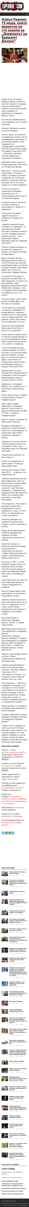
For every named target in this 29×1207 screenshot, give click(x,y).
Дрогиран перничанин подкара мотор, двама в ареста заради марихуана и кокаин (17, 1155)
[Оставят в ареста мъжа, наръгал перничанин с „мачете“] (5, 1127)
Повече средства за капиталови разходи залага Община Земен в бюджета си (18, 1107)
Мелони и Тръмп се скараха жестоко (12, 1194)
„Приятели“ (9, 765)
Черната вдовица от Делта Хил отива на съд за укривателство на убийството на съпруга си (18, 939)
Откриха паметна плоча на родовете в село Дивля (17, 911)
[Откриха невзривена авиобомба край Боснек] (5, 1013)
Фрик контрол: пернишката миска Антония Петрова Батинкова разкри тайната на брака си (18, 1020)
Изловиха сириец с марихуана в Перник (15, 1116)
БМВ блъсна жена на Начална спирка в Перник (18, 1069)
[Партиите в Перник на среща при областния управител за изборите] (5, 1090)
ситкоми (17, 807)
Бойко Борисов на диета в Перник (17, 892)
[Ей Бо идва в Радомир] (5, 1004)
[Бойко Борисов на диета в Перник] (5, 894)
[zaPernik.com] (12, 11)
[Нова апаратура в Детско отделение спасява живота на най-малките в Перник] (5, 995)
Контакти (19, 1177)
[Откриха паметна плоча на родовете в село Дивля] (5, 914)
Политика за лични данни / (9, 1177)
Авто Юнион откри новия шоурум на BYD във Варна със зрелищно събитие (18, 920)
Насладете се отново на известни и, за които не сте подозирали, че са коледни (14, 800)
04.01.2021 (5, 45)
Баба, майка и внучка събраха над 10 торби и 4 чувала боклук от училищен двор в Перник (18, 1031)
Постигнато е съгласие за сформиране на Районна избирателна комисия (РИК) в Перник (18, 882)
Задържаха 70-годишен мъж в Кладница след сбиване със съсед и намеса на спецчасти (18, 950)
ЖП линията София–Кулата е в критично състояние (18, 929)
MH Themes (24, 1205)
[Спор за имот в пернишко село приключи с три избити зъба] (5, 1137)
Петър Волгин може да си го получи (12, 1191)
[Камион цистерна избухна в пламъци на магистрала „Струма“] (5, 961)
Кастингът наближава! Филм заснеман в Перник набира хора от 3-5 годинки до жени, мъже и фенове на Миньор (18, 1052)
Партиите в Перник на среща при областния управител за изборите (18, 1088)
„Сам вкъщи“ (12, 779)
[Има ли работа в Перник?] (5, 1063)
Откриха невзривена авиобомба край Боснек (16, 1010)
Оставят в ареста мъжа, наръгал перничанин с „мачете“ (16, 1125)
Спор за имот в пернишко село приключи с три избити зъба (18, 1135)
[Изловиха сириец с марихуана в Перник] (5, 1119)
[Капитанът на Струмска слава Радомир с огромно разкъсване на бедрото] (5, 1147)
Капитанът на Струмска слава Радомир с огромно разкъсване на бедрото (18, 1145)
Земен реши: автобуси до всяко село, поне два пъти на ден (18, 1042)
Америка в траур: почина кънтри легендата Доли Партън (16, 1098)
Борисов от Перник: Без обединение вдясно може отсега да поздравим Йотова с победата (18, 902)
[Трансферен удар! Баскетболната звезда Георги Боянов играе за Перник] (5, 1080)
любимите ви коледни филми (12, 823)
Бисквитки (13, 1201)
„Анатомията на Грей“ (14, 752)
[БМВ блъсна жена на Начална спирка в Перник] (5, 1072)
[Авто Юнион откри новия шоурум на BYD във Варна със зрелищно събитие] (5, 922)
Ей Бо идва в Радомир (15, 1001)
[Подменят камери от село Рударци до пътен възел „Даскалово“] (5, 985)
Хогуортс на (13, 816)
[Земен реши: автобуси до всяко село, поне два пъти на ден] (5, 1043)
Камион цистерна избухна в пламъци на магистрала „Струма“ (17, 959)
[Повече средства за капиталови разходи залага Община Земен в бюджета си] (5, 1109)
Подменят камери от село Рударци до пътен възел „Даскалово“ (17, 983)
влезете (9, 1172)
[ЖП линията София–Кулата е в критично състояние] (5, 932)
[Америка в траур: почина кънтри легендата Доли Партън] (5, 1099)
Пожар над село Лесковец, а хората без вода (17, 872)
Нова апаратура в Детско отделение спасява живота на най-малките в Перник (18, 993)
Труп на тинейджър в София (10, 1181)
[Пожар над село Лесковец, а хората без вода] (5, 875)
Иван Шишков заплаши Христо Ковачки (14, 1188)
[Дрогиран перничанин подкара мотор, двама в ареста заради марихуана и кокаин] (5, 1156)
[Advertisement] (14, 79)
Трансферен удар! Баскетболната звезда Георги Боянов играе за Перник (18, 1078)
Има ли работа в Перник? (16, 1061)
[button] (27, 14)
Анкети (3, 1201)
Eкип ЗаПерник (20, 875)
